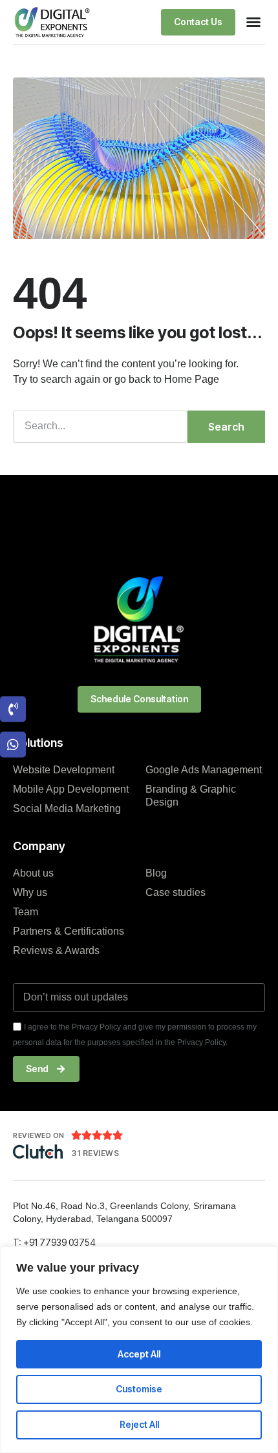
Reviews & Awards (56, 950)
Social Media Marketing (67, 808)
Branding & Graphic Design (190, 796)
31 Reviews (95, 1153)
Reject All (139, 1424)
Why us (30, 892)
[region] (139, 1349)
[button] (253, 22)
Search (226, 426)
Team (25, 911)
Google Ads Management (203, 769)
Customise (139, 1388)
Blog (156, 873)
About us (33, 873)
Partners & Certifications (68, 931)
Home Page (191, 379)
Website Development (63, 769)
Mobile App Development (71, 789)
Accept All (139, 1353)
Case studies (175, 892)
